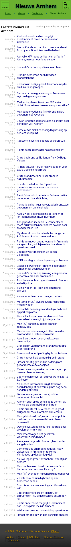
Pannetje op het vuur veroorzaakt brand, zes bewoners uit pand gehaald (43, 206)
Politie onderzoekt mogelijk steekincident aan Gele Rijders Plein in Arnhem (41, 505)
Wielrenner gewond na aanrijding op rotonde (42, 510)
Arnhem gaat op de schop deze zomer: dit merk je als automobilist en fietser (41, 403)
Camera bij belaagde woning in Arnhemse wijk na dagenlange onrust (41, 95)
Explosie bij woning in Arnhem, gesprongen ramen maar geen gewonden (41, 267)
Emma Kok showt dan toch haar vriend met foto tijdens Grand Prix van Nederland (42, 49)
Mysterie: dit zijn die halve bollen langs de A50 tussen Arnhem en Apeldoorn (41, 235)
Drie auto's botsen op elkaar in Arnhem (39, 67)
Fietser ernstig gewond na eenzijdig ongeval (42, 514)
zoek (66, 7)
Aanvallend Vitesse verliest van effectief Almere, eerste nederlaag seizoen (41, 58)
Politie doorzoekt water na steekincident (40, 149)
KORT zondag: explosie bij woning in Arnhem (42, 260)
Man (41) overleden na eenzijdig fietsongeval (43, 473)
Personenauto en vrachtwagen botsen (39, 296)
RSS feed (34, 537)
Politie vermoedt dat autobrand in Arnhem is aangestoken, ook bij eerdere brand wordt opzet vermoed (42, 244)
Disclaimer (14, 540)
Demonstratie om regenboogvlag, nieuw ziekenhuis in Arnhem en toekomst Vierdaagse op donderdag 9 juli (40, 451)
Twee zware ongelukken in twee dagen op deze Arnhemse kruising (41, 371)
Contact (9, 537)
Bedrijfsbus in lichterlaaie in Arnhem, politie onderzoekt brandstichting (42, 197)
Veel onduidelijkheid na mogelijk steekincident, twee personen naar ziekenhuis (37, 39)
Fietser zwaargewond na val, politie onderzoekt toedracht (37, 396)
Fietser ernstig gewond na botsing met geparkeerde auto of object (39, 363)
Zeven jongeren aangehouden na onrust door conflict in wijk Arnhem (43, 122)
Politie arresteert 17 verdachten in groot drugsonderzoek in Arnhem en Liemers (40, 410)
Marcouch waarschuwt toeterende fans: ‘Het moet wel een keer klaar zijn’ (40, 468)
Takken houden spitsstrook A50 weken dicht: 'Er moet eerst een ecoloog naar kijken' (43, 104)
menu (5, 7)
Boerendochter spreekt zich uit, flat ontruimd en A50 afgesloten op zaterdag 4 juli (41, 495)
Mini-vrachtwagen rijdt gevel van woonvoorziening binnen (36, 435)
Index (8, 13)
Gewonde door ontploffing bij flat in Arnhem (42, 353)
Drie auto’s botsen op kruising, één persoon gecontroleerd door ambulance (42, 275)
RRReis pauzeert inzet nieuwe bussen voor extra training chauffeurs (42, 168)
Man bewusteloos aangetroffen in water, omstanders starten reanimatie (41, 333)
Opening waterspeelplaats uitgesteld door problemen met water (41, 428)
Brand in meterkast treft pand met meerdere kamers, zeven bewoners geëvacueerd (37, 187)
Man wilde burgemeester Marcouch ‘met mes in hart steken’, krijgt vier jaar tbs (40, 318)
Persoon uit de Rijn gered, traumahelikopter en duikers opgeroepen (42, 86)
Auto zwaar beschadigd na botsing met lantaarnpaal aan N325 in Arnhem (40, 215)
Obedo (55, 531)
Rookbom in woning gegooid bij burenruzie (41, 140)
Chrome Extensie (54, 537)
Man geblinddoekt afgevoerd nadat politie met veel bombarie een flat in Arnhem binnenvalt (41, 419)
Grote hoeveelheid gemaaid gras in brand (40, 357)
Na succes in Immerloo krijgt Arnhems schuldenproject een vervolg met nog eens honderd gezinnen (42, 387)
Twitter (22, 537)
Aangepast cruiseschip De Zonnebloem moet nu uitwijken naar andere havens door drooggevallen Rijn (42, 225)
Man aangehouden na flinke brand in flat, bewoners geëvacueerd (40, 113)
